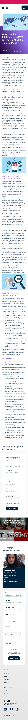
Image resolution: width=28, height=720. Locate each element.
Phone (7, 614)
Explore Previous (7, 538)
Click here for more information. (17, 2)
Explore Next (21, 526)
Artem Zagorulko (21, 259)
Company (7, 600)
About (6, 670)
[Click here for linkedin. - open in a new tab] (5, 708)
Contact (6, 679)
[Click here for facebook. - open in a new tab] (11, 708)
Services (6, 682)
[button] (24, 7)
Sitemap (6, 696)
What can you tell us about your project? (13, 622)
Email (8, 481)
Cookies (6, 693)
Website (8, 489)
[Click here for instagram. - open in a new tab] (17, 708)
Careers (6, 673)
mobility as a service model (13, 254)
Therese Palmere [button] (18, 51)
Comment (9, 470)
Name (8, 464)
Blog (5, 676)
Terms (5, 690)
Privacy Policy (9, 505)
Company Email (9, 607)
